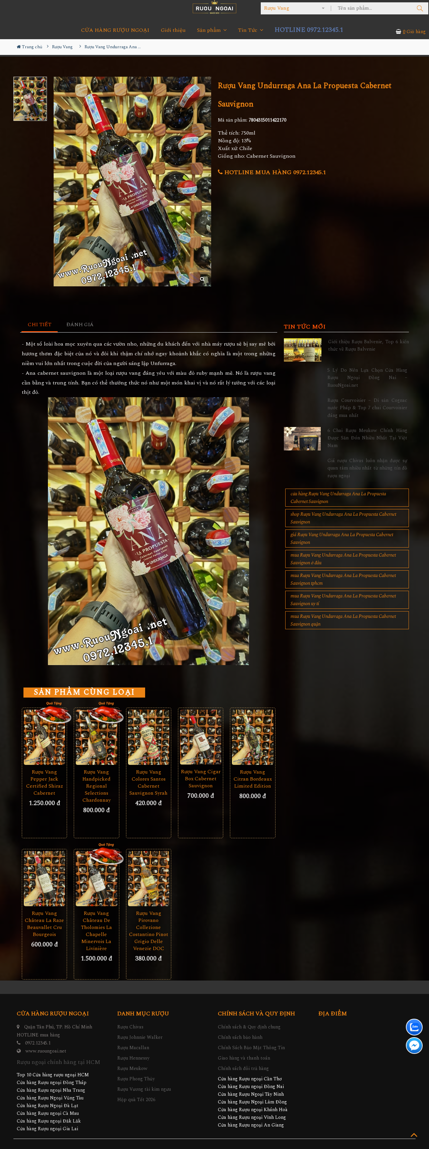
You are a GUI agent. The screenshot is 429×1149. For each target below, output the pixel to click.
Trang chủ (31, 47)
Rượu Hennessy (133, 1058)
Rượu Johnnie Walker (140, 1037)
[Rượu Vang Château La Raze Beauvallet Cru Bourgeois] (44, 878)
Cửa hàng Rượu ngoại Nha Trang (51, 1090)
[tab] (39, 325)
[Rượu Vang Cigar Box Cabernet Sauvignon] (200, 737)
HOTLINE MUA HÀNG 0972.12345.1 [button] (274, 172)
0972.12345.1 (38, 1043)
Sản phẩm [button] (209, 30)
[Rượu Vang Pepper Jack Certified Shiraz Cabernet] (44, 737)
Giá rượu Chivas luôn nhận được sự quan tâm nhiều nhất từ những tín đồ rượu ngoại (367, 468)
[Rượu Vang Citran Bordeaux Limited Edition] (252, 737)
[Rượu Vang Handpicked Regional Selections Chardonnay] (96, 737)
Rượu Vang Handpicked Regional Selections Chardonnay (96, 786)
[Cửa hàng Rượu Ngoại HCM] (214, 7)
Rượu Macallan (133, 1047)
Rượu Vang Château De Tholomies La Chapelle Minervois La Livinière (96, 931)
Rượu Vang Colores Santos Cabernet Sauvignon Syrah (148, 783)
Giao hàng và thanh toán (244, 1058)
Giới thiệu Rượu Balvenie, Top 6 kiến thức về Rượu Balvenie (368, 345)
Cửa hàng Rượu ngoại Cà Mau (48, 1113)
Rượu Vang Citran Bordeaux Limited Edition (253, 779)
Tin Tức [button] (248, 30)
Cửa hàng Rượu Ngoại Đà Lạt (47, 1105)
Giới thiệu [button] (173, 30)
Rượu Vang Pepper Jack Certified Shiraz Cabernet (44, 783)
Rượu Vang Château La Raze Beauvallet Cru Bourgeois (44, 924)
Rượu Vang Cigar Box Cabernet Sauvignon (201, 778)
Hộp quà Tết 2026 (136, 1099)
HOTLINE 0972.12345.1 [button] (308, 30)
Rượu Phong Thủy (136, 1078)
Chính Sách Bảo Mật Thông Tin (251, 1047)
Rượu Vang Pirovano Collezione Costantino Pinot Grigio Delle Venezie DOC (148, 931)
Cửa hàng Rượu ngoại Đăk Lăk (49, 1121)
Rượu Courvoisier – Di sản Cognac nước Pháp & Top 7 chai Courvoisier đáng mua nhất (367, 408)
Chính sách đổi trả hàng (243, 1068)
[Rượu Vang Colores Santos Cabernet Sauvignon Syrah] (148, 737)
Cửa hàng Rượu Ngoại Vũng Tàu (50, 1097)
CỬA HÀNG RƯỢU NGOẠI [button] (115, 30)
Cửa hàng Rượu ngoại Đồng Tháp (51, 1082)
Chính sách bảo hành (240, 1037)
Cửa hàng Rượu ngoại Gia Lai (47, 1128)
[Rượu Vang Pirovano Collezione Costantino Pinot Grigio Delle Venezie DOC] (148, 878)
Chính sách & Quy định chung (249, 1026)
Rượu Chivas (130, 1026)
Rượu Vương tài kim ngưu (144, 1089)
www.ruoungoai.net (45, 1051)
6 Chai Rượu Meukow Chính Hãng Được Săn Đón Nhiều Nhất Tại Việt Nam (367, 438)
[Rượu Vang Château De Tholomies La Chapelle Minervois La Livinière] (96, 878)
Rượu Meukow (132, 1068)
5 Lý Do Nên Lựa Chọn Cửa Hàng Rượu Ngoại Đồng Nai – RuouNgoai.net (367, 378)
